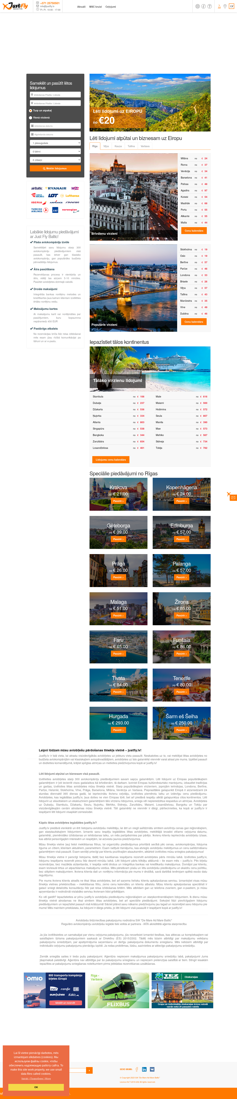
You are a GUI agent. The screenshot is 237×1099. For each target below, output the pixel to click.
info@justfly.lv (47, 6)
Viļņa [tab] (106, 146)
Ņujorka (97, 415)
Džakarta (98, 409)
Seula (159, 415)
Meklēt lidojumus (56, 168)
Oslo (182, 255)
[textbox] (57, 95)
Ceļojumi (110, 6)
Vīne (182, 307)
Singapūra (98, 428)
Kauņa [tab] (118, 146)
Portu (184, 209)
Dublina (184, 313)
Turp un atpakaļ (42, 110)
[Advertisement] (118, 38)
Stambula (98, 396)
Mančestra (186, 300)
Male (158, 396)
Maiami (160, 403)
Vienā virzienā (41, 117)
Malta (184, 222)
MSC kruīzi (95, 6)
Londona (185, 275)
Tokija (159, 447)
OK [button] (36, 1087)
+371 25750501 (50, 3)
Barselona (186, 177)
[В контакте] (152, 1069)
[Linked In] (144, 1069)
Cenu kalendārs (194, 230)
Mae (158, 428)
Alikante (185, 216)
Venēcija (185, 171)
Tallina (183, 294)
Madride (185, 203)
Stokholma (186, 249)
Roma (184, 164)
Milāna (184, 158)
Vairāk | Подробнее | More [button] (36, 1078)
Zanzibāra (98, 441)
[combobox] (55, 94)
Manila (159, 422)
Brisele (184, 281)
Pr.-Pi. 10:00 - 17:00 (50, 9)
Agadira (185, 190)
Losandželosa (100, 447)
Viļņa (183, 288)
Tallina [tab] (131, 146)
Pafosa (184, 184)
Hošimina (161, 409)
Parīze (183, 268)
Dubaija (97, 403)
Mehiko (160, 435)
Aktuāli (81, 6)
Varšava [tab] (145, 146)
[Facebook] (136, 1069)
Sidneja (160, 441)
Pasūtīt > (118, 501)
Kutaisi (184, 196)
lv (231, 6)
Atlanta (96, 422)
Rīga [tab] (95, 146)
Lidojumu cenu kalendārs (111, 459)
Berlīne (184, 262)
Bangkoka (98, 435)
